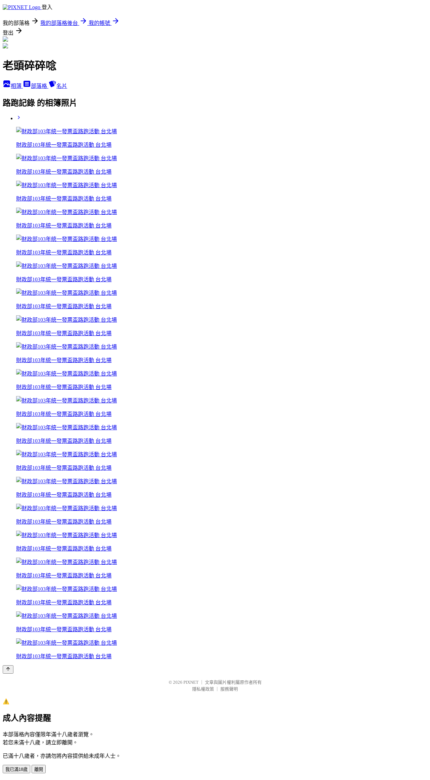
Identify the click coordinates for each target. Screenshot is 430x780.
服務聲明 (229, 689)
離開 (38, 769)
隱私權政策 (203, 689)
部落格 (39, 86)
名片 (61, 86)
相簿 (17, 86)
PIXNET (191, 682)
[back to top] (8, 669)
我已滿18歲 (16, 769)
